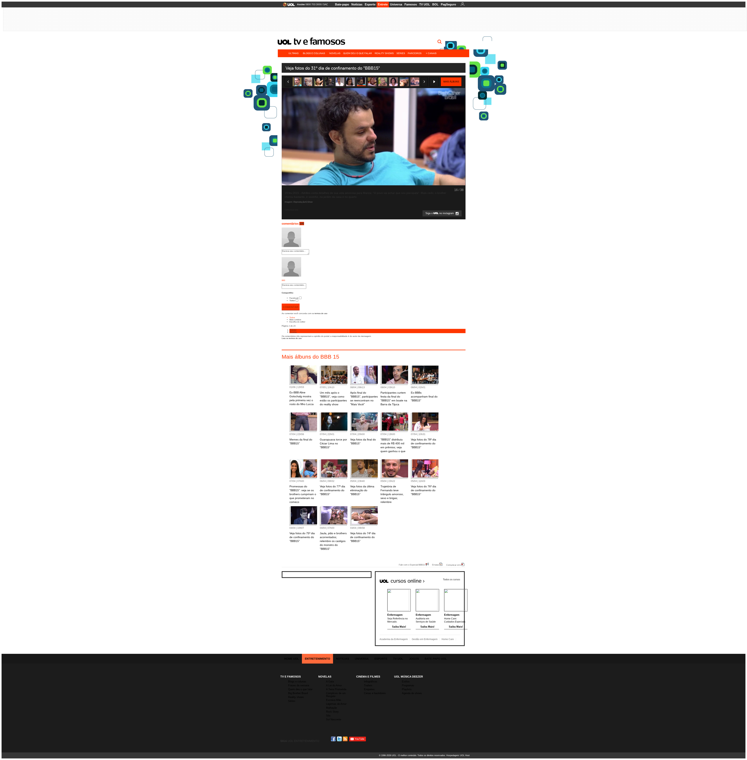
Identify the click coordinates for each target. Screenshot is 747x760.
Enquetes (369, 689)
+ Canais (431, 53)
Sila (328, 715)
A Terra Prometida (336, 689)
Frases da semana (298, 685)
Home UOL (291, 658)
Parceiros (415, 53)
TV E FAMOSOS (290, 676)
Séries (400, 53)
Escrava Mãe (333, 700)
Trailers (368, 685)
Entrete (383, 4)
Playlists (407, 689)
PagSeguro (448, 4)
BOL (435, 4)
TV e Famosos (319, 41)
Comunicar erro (453, 565)
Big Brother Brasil (298, 693)
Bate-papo (342, 4)
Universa (396, 4)
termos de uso (321, 313)
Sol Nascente (333, 719)
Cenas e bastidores (375, 693)
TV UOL (424, 4)
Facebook (293, 298)
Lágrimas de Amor (336, 703)
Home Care (448, 639)
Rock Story (332, 711)
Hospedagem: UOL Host (458, 755)
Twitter (292, 300)
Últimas (293, 53)
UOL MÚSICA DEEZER (408, 676)
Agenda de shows (412, 693)
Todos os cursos (451, 579)
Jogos (414, 658)
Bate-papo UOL (436, 658)
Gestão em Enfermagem (425, 639)
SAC (325, 4)
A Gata (330, 681)
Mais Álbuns (451, 81)
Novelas (334, 53)
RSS (345, 738)
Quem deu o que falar (357, 53)
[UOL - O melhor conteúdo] (287, 6)
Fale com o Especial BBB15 (412, 565)
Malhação (331, 707)
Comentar (290, 307)
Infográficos (370, 681)
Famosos (410, 4)
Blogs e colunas (314, 53)
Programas (408, 685)
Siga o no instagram (440, 213)
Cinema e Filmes (368, 676)
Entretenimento (317, 658)
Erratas (435, 565)
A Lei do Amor (334, 685)
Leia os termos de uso (292, 338)
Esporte (370, 4)
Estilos (406, 681)
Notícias (356, 4)
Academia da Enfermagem (394, 639)
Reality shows (384, 53)
